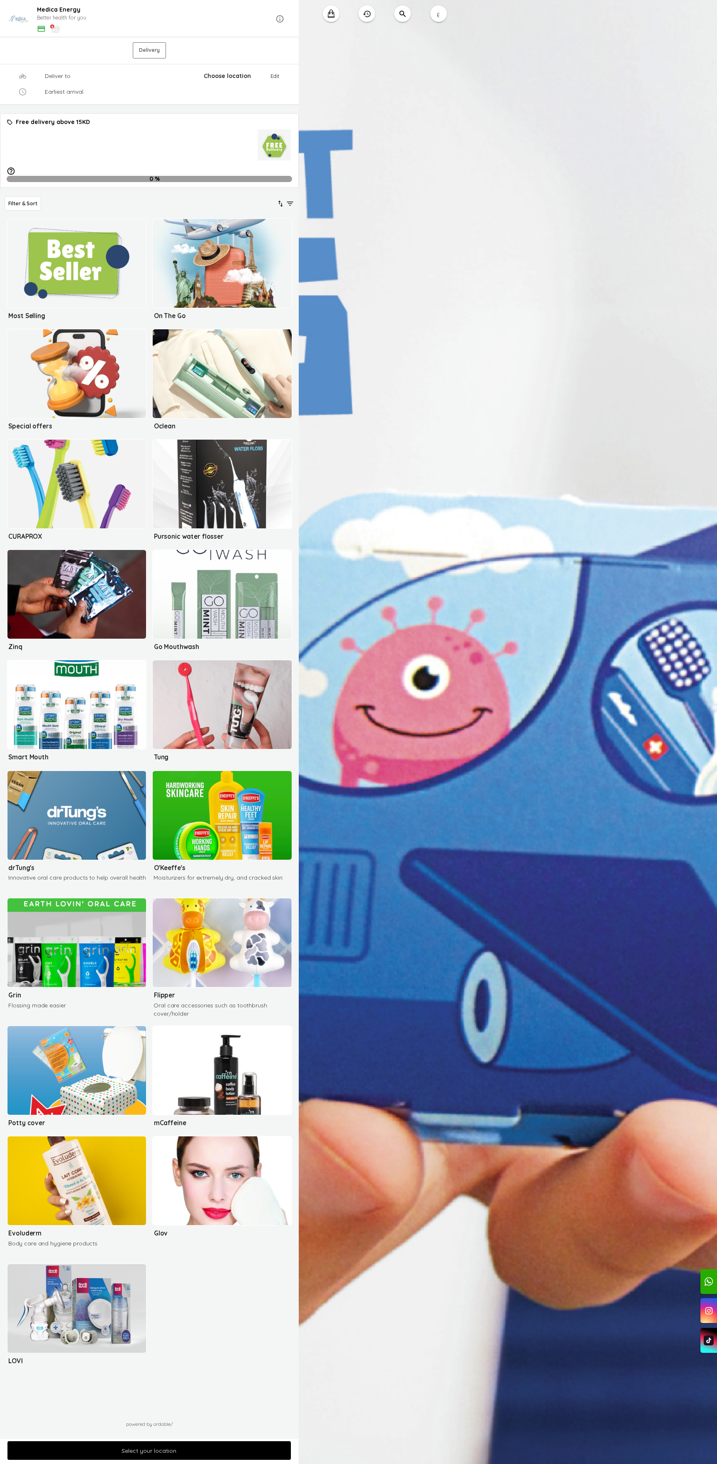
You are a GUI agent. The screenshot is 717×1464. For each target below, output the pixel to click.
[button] (149, 18)
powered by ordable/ (149, 1424)
